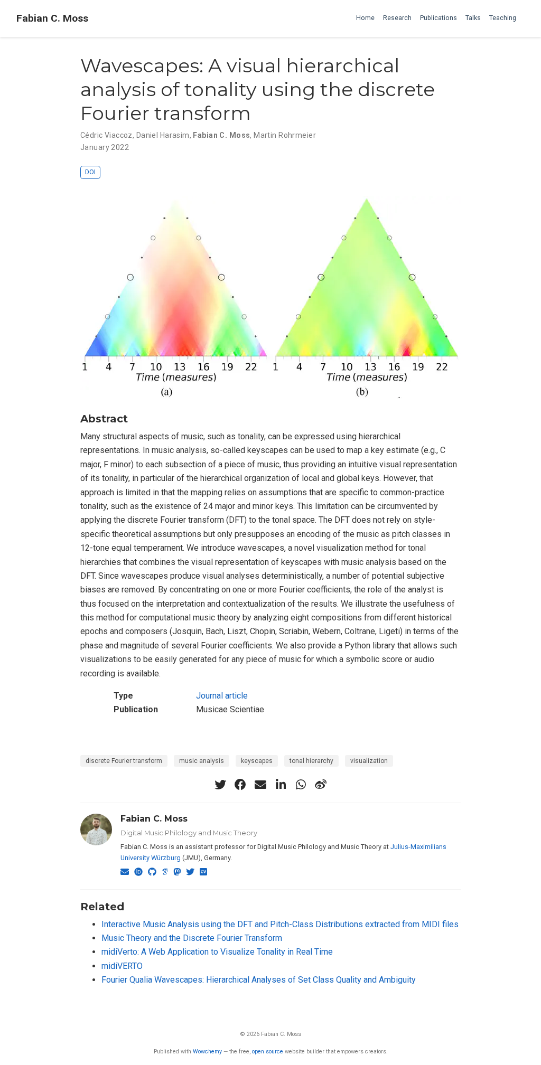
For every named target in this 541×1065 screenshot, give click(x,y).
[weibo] (321, 785)
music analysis (201, 761)
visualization (369, 761)
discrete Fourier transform (124, 761)
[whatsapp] (301, 785)
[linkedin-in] (280, 785)
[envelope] (260, 785)
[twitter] (220, 785)
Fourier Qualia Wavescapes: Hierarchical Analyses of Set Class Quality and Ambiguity (258, 980)
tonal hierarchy (311, 761)
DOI (90, 172)
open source (267, 1051)
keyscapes (257, 761)
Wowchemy (207, 1051)
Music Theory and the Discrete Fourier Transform (191, 938)
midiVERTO (122, 966)
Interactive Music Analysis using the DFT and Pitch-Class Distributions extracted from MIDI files (280, 924)
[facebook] (240, 785)
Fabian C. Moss (52, 18)
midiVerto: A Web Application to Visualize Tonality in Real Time (217, 952)
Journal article (222, 696)
